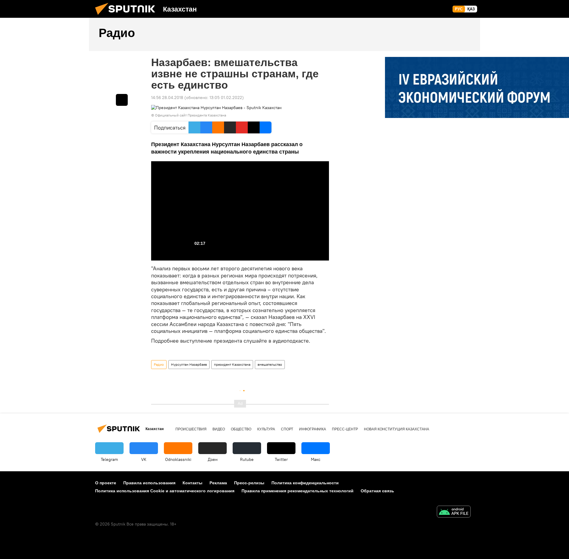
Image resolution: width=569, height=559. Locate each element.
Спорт (287, 429)
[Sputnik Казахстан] (127, 16)
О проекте (105, 482)
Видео (218, 429)
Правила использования (149, 482)
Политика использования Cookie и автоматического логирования (164, 490)
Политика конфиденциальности (305, 482)
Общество (241, 429)
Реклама (218, 482)
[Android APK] (454, 512)
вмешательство (270, 364)
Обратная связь (377, 490)
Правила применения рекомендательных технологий (298, 490)
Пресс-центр (345, 429)
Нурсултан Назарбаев (189, 364)
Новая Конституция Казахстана (396, 429)
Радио (159, 364)
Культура (266, 429)
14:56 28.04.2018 (167, 97)
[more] (122, 100)
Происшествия (191, 429)
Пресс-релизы (249, 482)
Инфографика (312, 429)
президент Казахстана (232, 364)
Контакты (192, 482)
